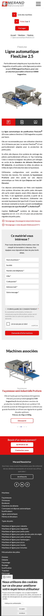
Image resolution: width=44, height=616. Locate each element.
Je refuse (22, 613)
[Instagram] (27, 484)
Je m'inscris (22, 477)
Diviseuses (6, 500)
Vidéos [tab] (35, 122)
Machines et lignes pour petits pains (15, 531)
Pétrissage (6, 573)
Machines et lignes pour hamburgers (16, 539)
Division (5, 557)
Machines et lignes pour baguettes (15, 529)
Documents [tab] (22, 122)
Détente (5, 560)
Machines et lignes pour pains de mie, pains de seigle (22, 534)
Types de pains (7, 521)
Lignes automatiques (10, 514)
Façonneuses (7, 498)
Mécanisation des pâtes (11, 552)
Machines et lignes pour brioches (14, 548)
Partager (22, 28)
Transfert (5, 570)
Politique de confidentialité (13, 603)
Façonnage (6, 562)
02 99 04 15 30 (22, 444)
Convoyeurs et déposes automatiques (16, 508)
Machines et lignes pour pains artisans (16, 537)
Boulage (5, 565)
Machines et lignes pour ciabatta (14, 526)
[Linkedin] (22, 484)
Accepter (22, 609)
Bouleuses (6, 503)
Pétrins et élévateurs (9, 517)
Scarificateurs (7, 511)
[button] (17, 426)
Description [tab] (8, 122)
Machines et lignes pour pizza (13, 542)
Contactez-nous (22, 450)
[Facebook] (16, 484)
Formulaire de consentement (22, 309)
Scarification (7, 568)
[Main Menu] (38, 4)
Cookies (8, 577)
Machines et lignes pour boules (13, 545)
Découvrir (22, 421)
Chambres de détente (10, 506)
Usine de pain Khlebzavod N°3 (22, 225)
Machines (5, 493)
